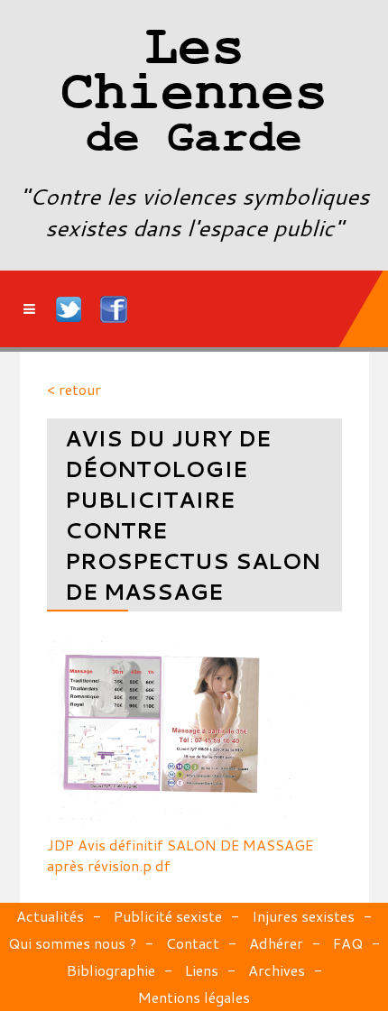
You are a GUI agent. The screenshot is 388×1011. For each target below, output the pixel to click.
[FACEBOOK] (113, 309)
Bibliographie (111, 970)
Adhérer (276, 943)
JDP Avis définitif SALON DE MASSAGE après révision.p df (180, 855)
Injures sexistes (303, 915)
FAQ (348, 943)
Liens (201, 970)
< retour (74, 389)
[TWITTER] (69, 309)
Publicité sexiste (168, 915)
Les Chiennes (194, 94)
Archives (276, 970)
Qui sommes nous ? (72, 943)
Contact (192, 943)
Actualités (50, 915)
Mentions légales (194, 997)
